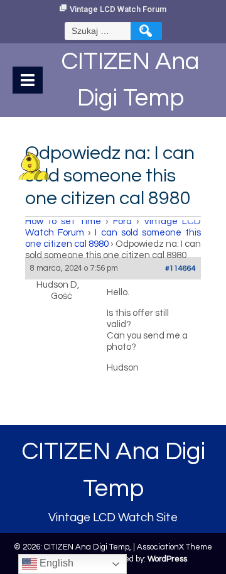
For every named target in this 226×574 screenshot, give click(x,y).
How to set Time (63, 221)
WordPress (167, 559)
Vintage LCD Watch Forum (118, 9)
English (55, 563)
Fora (122, 221)
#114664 (180, 268)
